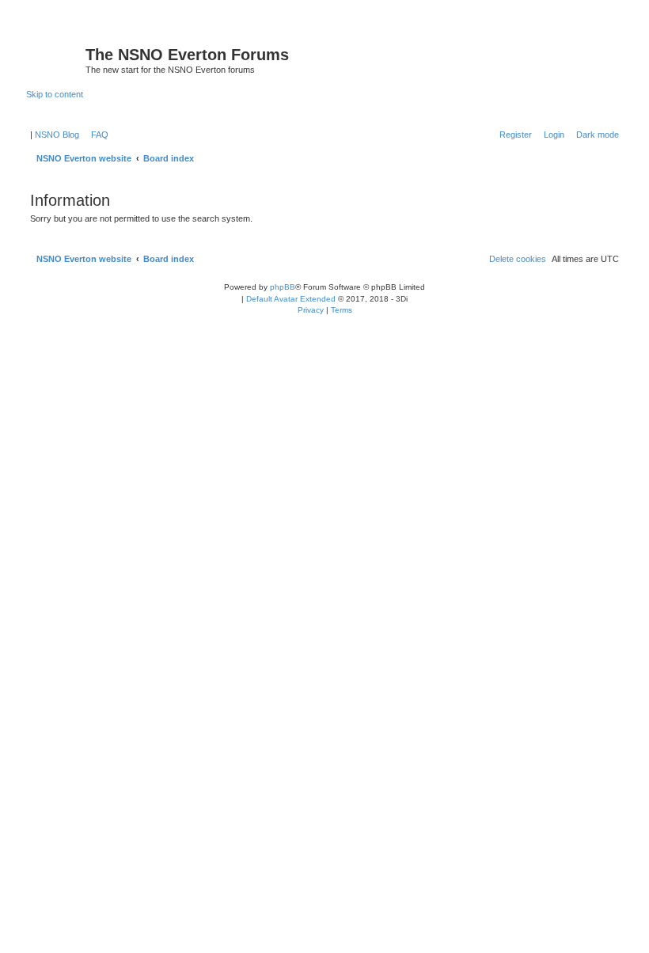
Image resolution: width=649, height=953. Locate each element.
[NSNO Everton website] (55, 59)
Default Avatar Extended (291, 298)
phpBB (282, 287)
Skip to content (54, 94)
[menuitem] (96, 134)
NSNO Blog (57, 134)
